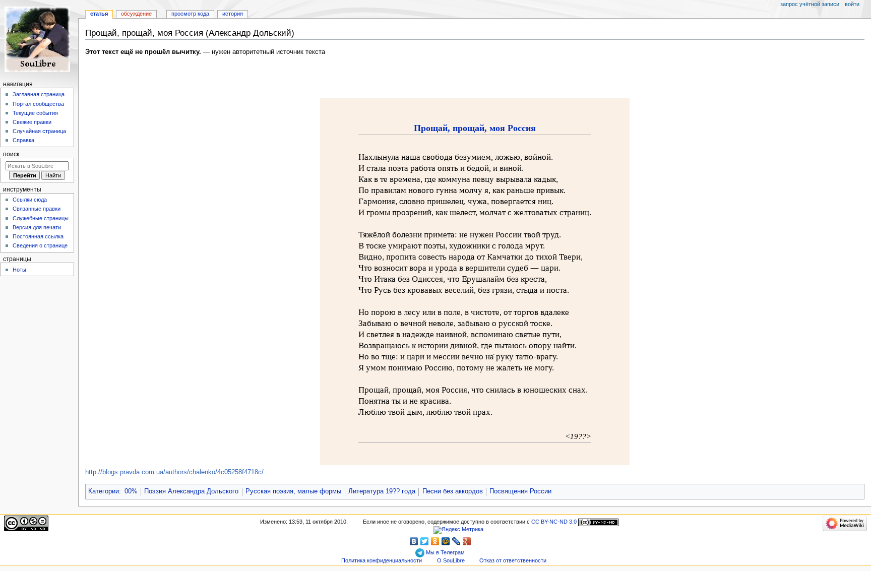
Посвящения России (520, 491)
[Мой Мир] (446, 541)
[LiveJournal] (456, 541)
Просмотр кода (190, 14)
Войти (852, 4)
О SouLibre (451, 560)
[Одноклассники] (435, 541)
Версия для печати (37, 227)
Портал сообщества (38, 104)
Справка (23, 140)
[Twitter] (424, 541)
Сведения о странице (40, 245)
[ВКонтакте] (414, 541)
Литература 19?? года (381, 491)
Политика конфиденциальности (381, 560)
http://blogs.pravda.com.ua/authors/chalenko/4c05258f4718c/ (174, 472)
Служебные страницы (41, 218)
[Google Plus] (467, 541)
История (232, 14)
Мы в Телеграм (444, 552)
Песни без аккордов (452, 491)
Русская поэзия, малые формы (293, 491)
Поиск (11, 154)
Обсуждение (136, 14)
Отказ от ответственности (512, 560)
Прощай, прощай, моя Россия (475, 128)
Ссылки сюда (30, 200)
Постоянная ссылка (38, 236)
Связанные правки (36, 209)
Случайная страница (39, 131)
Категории (103, 491)
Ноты (19, 270)
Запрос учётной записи (809, 4)
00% (131, 491)
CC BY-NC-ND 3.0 (554, 522)
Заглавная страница (39, 94)
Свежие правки (32, 122)
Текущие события (35, 113)
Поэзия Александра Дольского (191, 491)
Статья (99, 14)
